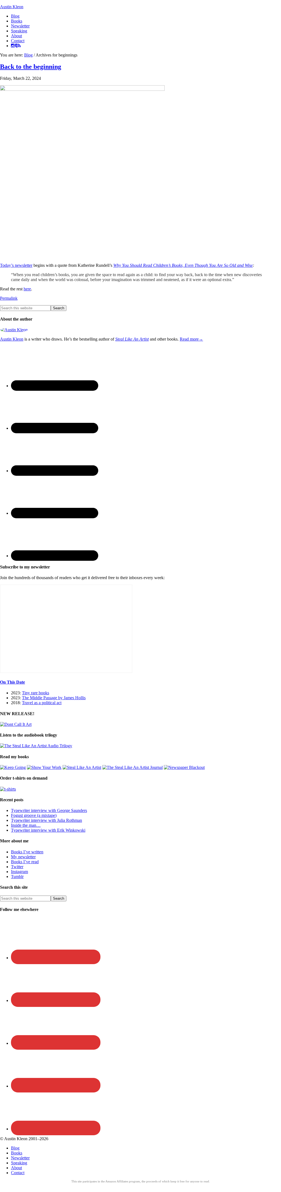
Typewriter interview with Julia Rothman (46, 820)
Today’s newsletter (16, 265)
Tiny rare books (35, 692)
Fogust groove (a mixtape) (34, 815)
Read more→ (191, 339)
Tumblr (17, 876)
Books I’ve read (25, 861)
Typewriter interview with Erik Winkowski (48, 830)
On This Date (12, 682)
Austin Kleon (11, 6)
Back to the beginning (30, 66)
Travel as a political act (41, 702)
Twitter (17, 866)
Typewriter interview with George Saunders (49, 810)
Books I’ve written (27, 852)
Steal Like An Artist (132, 339)
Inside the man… (26, 825)
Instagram (19, 871)
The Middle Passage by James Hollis (54, 697)
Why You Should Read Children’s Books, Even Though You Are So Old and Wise (183, 265)
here (27, 289)
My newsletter (23, 856)
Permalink (9, 298)
